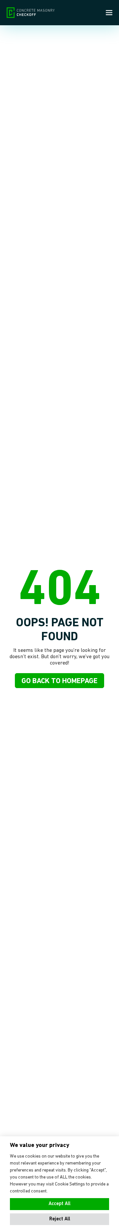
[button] (59, 1219)
